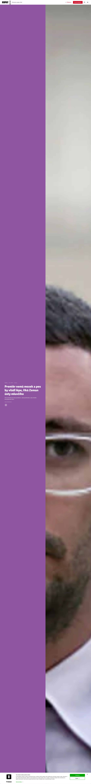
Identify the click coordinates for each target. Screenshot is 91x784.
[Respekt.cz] (5, 2)
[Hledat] (84, 2)
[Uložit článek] (6, 405)
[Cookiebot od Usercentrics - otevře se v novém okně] (9, 782)
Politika (6, 382)
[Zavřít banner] (87, 774)
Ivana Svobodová (8, 401)
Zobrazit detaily (19, 781)
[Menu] (87, 2)
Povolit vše (77, 775)
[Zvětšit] (68, 394)
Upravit (76, 778)
